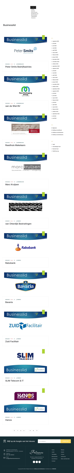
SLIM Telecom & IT (14, 380)
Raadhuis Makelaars (15, 145)
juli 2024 (54, 93)
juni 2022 (54, 118)
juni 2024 (54, 95)
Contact (53, 461)
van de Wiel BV (12, 106)
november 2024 (56, 84)
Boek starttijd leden (65, 458)
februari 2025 (55, 79)
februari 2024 (55, 100)
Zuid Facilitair (12, 341)
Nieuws (62, 449)
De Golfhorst (54, 458)
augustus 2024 (56, 91)
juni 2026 (54, 45)
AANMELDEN (66, 441)
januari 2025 (55, 82)
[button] (31, 19)
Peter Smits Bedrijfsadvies (18, 66)
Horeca (62, 454)
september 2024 (56, 88)
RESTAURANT (34, 15)
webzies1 (19, 260)
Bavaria (9, 302)
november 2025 (56, 61)
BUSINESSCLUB (34, 13)
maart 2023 (55, 107)
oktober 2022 (55, 111)
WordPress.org (56, 151)
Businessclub (54, 456)
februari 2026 (55, 54)
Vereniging (54, 454)
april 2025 (55, 75)
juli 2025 (54, 70)
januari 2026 (55, 57)
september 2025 (56, 66)
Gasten (62, 452)
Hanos (8, 420)
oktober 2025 (55, 63)
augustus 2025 (56, 68)
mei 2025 (54, 72)
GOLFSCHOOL (34, 12)
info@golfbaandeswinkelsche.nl (13, 458)
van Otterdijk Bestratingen (18, 223)
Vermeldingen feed (56, 146)
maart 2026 (55, 52)
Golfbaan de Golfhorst (57, 130)
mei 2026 (54, 48)
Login (54, 144)
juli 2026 (54, 43)
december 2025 (56, 59)
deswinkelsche (20, 64)
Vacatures (33, 17)
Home (53, 449)
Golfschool (63, 456)
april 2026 (55, 50)
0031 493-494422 (10, 454)
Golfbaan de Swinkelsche (58, 132)
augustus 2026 (56, 41)
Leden (53, 452)
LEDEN (32, 9)
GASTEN (33, 11)
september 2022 (56, 113)
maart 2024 (55, 97)
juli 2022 (54, 116)
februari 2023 (55, 109)
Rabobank (10, 263)
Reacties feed (55, 148)
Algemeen (55, 127)
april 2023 (55, 104)
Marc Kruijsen (12, 184)
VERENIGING (34, 16)
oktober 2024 (55, 86)
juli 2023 (54, 102)
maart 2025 (55, 77)
